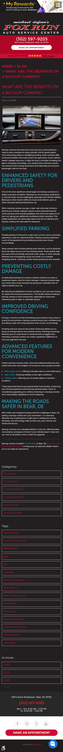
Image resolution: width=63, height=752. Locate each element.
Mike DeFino (10, 548)
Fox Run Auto (11, 533)
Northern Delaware (14, 580)
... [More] (5, 649)
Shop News (10, 473)
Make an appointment (31, 48)
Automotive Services (15, 627)
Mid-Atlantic (11, 588)
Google (27, 724)
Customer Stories (13, 489)
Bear (6, 556)
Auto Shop (10, 611)
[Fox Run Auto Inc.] (31, 27)
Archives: (8, 657)
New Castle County (14, 595)
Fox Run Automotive (15, 540)
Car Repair (9, 642)
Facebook (17, 724)
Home (7, 66)
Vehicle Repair (11, 635)
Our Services (11, 481)
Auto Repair (10, 603)
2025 (6, 672)
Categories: (9, 466)
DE (5, 564)
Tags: (5, 526)
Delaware (9, 572)
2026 (7, 664)
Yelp (36, 724)
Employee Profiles (13, 497)
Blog (22, 66)
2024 (7, 680)
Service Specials (12, 513)
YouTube (46, 724)
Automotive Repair (14, 619)
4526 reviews (49, 56)
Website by (31, 744)
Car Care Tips (11, 505)
